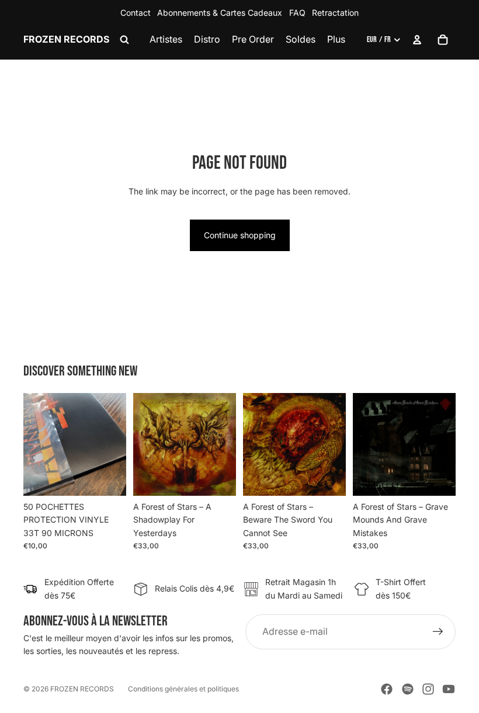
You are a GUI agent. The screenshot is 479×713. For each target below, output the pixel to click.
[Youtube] (449, 689)
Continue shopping (240, 235)
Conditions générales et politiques (183, 688)
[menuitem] (336, 40)
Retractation (335, 13)
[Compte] (417, 40)
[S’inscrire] (438, 632)
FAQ (297, 13)
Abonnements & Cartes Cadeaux (219, 13)
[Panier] (443, 40)
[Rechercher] (124, 40)
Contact (135, 13)
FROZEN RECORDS (82, 688)
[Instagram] (428, 689)
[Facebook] (387, 689)
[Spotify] (408, 689)
